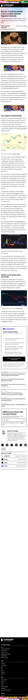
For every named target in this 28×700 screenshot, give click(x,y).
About (2, 647)
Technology (3, 665)
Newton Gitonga (5, 26)
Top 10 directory (4, 686)
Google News (4, 655)
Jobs (2, 684)
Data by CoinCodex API (6, 690)
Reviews (3, 681)
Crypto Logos (4, 679)
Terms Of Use (4, 652)
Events (2, 683)
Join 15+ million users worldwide (14, 359)
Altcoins (2, 673)
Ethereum (3, 672)
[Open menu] (26, 5)
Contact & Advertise (5, 648)
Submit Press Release (5, 654)
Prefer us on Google (22, 26)
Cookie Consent (4, 657)
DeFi (2, 666)
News (2, 9)
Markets (6, 403)
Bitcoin (6, 9)
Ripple (5, 391)
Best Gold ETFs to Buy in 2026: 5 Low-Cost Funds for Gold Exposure (13, 385)
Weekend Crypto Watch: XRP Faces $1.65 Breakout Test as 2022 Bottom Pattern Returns (13, 374)
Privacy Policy (4, 650)
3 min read (4, 27)
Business (3, 663)
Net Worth (3, 688)
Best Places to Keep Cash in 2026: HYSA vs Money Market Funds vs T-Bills (12, 380)
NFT (2, 668)
